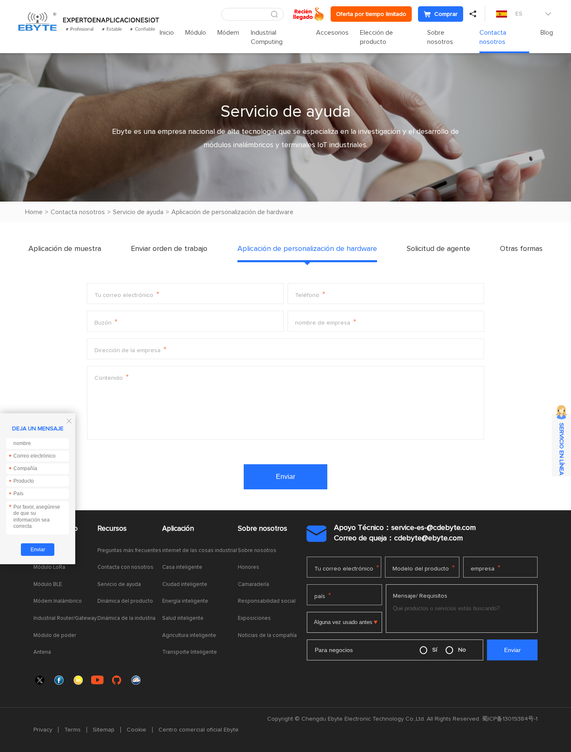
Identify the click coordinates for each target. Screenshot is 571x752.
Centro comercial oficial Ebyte (198, 730)
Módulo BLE (47, 584)
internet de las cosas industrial (199, 550)
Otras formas (521, 249)
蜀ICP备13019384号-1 (510, 719)
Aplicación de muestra (64, 249)
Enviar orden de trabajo (169, 249)
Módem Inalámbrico (57, 601)
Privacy (42, 730)
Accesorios (332, 32)
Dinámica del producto (125, 601)
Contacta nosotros (492, 37)
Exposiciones (254, 618)
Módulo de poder (54, 635)
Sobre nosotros (440, 37)
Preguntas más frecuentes (129, 550)
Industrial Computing (267, 37)
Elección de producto (376, 37)
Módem (228, 32)
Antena (42, 652)
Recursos (112, 528)
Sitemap (104, 730)
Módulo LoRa (49, 567)
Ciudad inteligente (184, 584)
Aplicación (178, 528)
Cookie (136, 730)
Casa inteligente (182, 567)
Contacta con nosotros (125, 567)
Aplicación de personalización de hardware (232, 212)
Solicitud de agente (438, 249)
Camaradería (253, 584)
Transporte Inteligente (189, 652)
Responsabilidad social (267, 601)
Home (34, 212)
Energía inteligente (185, 601)
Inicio (167, 32)
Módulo (195, 32)
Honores (248, 567)
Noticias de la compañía (267, 635)
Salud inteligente (183, 618)
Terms (72, 730)
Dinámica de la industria (126, 618)
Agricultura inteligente (189, 635)
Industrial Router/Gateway (65, 618)
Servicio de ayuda (138, 212)
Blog (546, 32)
